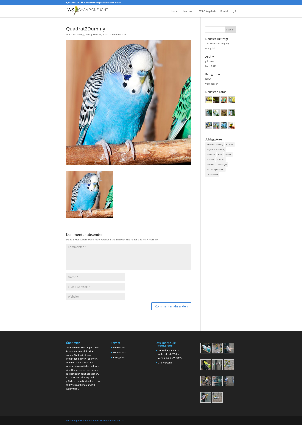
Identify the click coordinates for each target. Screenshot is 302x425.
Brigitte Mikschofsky (216, 149)
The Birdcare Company (217, 43)
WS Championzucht (215, 169)
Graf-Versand (165, 362)
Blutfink (229, 144)
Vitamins (210, 164)
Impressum (119, 347)
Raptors (220, 159)
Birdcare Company (215, 144)
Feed (220, 154)
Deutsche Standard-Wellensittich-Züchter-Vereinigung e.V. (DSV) (170, 354)
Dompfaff (210, 48)
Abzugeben (119, 357)
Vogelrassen (211, 83)
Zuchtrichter (212, 174)
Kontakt (225, 11)
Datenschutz (119, 352)
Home (174, 11)
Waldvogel (222, 164)
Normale (210, 159)
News (208, 78)
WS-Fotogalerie (207, 11)
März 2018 (210, 66)
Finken (228, 154)
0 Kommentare (118, 34)
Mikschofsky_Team (80, 34)
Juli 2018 (209, 61)
